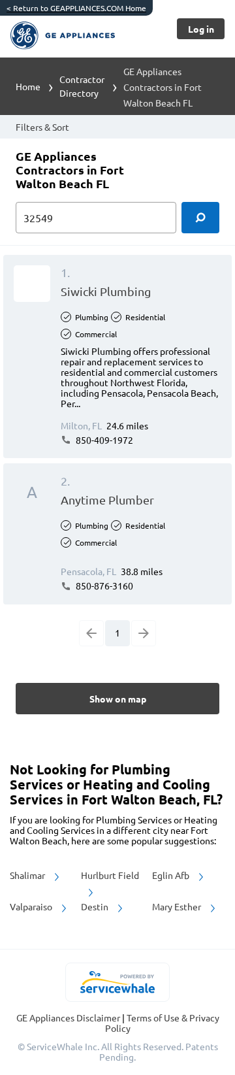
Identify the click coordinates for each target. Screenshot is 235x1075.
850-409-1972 (103, 440)
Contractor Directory (81, 86)
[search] (200, 217)
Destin (95, 906)
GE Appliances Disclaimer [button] (69, 1017)
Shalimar (28, 875)
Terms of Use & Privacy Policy (162, 1023)
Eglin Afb (171, 875)
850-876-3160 (103, 585)
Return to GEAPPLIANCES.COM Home (76, 8)
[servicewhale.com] (118, 982)
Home (28, 86)
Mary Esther (177, 906)
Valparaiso (32, 906)
